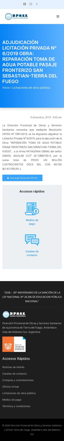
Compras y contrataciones (18, 380)
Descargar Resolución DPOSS (24, 177)
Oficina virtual (10, 386)
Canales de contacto (32, 240)
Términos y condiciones (16, 406)
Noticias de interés (13, 367)
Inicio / (7, 87)
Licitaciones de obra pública (31, 87)
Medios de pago (32, 209)
